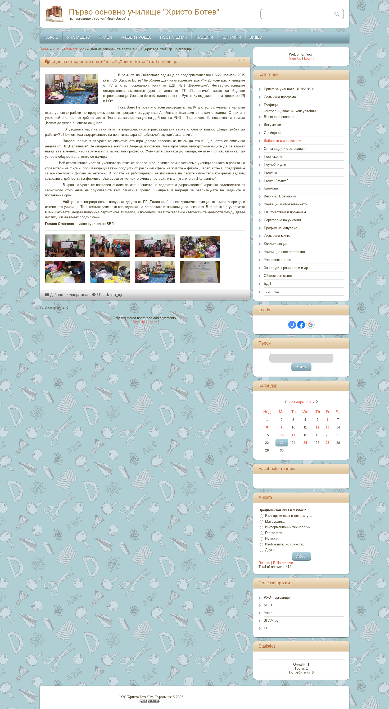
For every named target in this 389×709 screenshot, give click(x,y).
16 (282, 435)
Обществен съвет (278, 276)
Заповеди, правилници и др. (286, 268)
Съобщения (273, 133)
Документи (272, 125)
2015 (56, 49)
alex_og (116, 295)
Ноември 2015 (301, 402)
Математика (274, 521)
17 (293, 435)
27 (327, 443)
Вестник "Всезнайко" (280, 196)
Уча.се (269, 613)
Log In (152, 322)
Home (44, 49)
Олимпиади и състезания (284, 149)
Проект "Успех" (276, 180)
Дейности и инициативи (69, 295)
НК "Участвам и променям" (285, 212)
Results (264, 563)
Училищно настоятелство (284, 252)
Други (269, 550)
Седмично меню (277, 236)
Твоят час (271, 291)
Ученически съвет (278, 260)
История (271, 538)
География (273, 533)
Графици (271, 105)
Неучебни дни (275, 164)
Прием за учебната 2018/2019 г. (289, 89)
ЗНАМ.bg (271, 620)
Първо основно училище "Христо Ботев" (144, 11)
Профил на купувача (280, 228)
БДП (267, 284)
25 (305, 443)
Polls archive (283, 563)
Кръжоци (271, 188)
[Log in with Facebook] (301, 325)
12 (317, 427)
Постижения (273, 157)
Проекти (270, 172)
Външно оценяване (279, 117)
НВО (267, 628)
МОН (268, 605)
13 (327, 427)
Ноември (71, 49)
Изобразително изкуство (284, 544)
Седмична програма (280, 97)
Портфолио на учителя (282, 220)
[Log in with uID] (292, 325)
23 (84, 49)
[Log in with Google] (310, 324)
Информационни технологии (287, 527)
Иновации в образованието (285, 204)
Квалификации (275, 244)
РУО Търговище (277, 597)
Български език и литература (288, 516)
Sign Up (139, 322)
